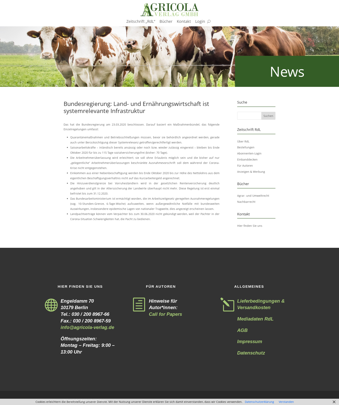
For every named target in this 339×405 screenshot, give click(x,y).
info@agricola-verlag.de (87, 327)
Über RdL (243, 141)
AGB (242, 330)
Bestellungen (245, 147)
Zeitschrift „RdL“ (140, 22)
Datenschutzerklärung (259, 402)
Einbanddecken (247, 159)
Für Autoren (245, 165)
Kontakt (184, 22)
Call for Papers (165, 314)
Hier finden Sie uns (249, 226)
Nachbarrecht (246, 202)
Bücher (165, 22)
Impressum (249, 341)
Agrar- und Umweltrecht (253, 195)
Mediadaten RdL (255, 318)
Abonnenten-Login (249, 153)
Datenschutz (251, 352)
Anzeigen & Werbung (251, 172)
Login (200, 22)
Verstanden (286, 402)
